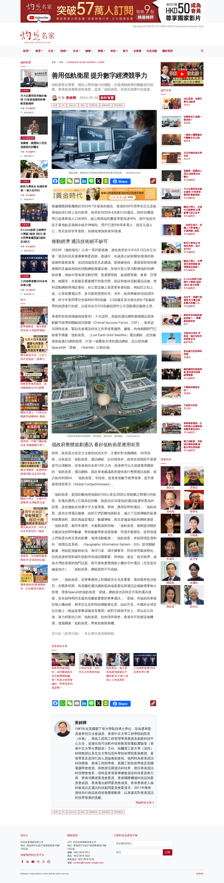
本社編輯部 (30, 108)
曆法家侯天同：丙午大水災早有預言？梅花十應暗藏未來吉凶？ (33, 531)
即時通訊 (118, 105)
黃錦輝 (71, 98)
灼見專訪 (25, 90)
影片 (125, 50)
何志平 (187, 159)
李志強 (187, 408)
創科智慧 (107, 98)
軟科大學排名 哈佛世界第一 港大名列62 (192, 246)
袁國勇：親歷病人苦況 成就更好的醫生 (193, 173)
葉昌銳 (187, 122)
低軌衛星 (106, 105)
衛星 (55, 105)
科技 (113, 50)
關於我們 (167, 50)
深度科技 (93, 105)
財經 (63, 50)
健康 (88, 50)
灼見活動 (152, 50)
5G (63, 105)
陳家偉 (187, 140)
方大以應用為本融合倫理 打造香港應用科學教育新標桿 (33, 99)
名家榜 (137, 50)
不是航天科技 (190, 405)
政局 (25, 50)
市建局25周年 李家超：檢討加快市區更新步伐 (193, 336)
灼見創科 (25, 276)
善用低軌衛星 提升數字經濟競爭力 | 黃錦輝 (85, 62)
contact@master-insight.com (88, 862)
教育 (38, 50)
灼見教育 (25, 181)
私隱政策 (200, 874)
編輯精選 (188, 342)
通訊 (83, 105)
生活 (75, 50)
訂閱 (167, 852)
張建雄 (187, 357)
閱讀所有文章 (144, 802)
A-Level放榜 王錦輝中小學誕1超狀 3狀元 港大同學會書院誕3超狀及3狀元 (193, 285)
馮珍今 (187, 104)
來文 (186, 324)
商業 (100, 50)
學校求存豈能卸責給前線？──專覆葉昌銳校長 (193, 318)
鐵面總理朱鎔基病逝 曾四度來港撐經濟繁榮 (193, 372)
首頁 (54, 62)
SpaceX (73, 105)
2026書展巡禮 (27, 138)
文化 (50, 50)
